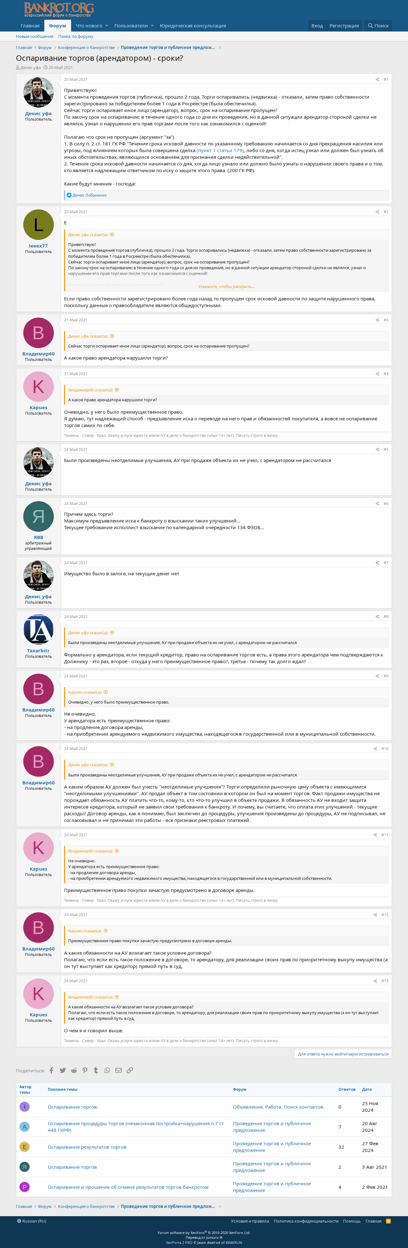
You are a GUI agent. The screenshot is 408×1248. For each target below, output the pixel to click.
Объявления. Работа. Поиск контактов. (278, 1107)
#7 (386, 562)
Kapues (38, 407)
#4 (386, 373)
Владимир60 (38, 353)
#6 (386, 503)
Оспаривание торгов (72, 1167)
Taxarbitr (38, 650)
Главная (30, 25)
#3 (386, 320)
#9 (386, 676)
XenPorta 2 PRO (179, 1242)
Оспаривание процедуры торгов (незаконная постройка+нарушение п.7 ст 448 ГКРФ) (136, 1126)
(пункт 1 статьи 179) (220, 150)
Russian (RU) (33, 1221)
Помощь (352, 1221)
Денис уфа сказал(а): (88, 234)
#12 (385, 914)
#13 (385, 981)
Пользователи (131, 25)
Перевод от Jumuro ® (204, 1237)
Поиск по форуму (75, 36)
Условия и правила (250, 1221)
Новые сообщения (34, 36)
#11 (385, 835)
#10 (385, 748)
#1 (386, 79)
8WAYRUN (234, 1242)
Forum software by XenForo (204, 1232)
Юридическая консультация (193, 25)
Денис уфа (30, 67)
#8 (386, 616)
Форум (57, 25)
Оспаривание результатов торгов (87, 1147)
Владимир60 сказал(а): (90, 390)
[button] (107, 26)
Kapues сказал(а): (85, 692)
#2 (386, 211)
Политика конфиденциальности (306, 1221)
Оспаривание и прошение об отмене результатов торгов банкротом (128, 1187)
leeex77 (38, 245)
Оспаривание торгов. (73, 1107)
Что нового (89, 25)
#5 (386, 449)
